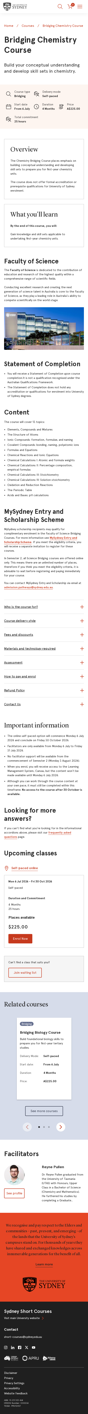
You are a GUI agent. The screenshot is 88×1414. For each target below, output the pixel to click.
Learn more (44, 1264)
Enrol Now (20, 939)
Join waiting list (25, 973)
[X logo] (26, 1347)
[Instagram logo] (5, 1347)
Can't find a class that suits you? (29, 968)
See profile (14, 1193)
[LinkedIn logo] (12, 1347)
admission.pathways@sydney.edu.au (28, 587)
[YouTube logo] (33, 1347)
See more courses (44, 1111)
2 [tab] (44, 1127)
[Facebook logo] (19, 1347)
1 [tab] (39, 1127)
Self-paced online (24, 868)
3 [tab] (49, 1127)
